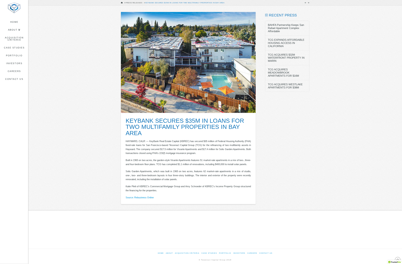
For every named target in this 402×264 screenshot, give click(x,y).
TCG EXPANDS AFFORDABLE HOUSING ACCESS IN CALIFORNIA (286, 43)
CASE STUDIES (209, 253)
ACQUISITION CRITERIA (187, 253)
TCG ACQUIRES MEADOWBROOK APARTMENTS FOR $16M (283, 72)
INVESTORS (239, 253)
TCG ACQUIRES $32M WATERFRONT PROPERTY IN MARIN (286, 58)
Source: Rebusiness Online (140, 197)
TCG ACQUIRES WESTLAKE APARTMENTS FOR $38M (285, 86)
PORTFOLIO (225, 253)
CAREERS (252, 253)
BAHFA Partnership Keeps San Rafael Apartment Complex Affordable (286, 28)
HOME (161, 253)
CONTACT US (265, 253)
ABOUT (169, 253)
